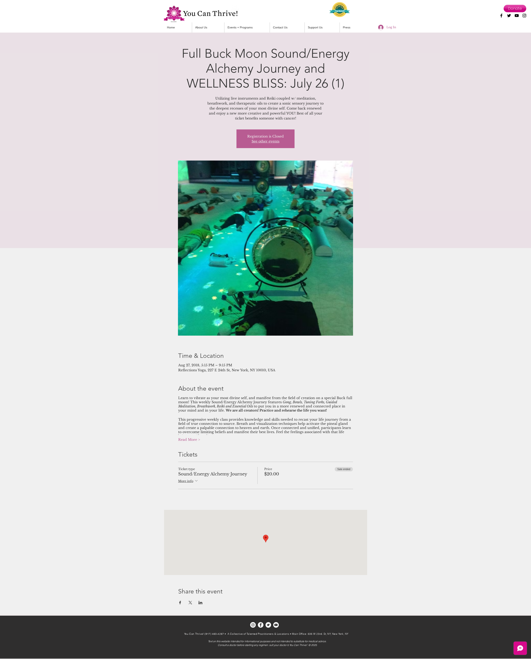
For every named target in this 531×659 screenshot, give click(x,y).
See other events (265, 141)
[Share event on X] (190, 602)
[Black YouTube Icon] (516, 15)
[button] (287, 27)
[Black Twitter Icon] (509, 15)
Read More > (189, 439)
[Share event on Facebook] (180, 602)
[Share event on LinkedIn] (200, 602)
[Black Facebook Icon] (501, 15)
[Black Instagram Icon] (524, 15)
